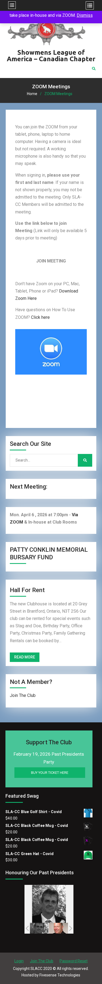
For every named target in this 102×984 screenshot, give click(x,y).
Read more (24, 657)
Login (19, 961)
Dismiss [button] (85, 15)
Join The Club (23, 695)
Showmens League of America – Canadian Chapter (51, 56)
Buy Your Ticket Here (49, 773)
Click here (40, 317)
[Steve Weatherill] (57, 928)
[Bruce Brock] (38, 928)
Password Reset (74, 961)
